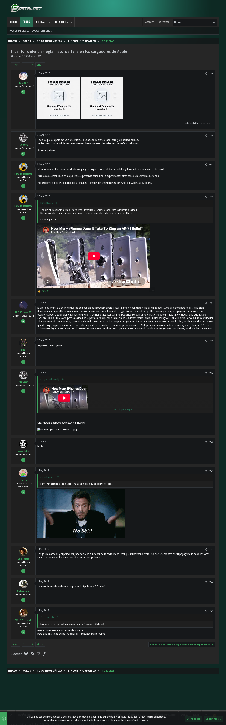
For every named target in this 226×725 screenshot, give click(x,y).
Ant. (17, 65)
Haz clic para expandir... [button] (126, 409)
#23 (211, 581)
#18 (211, 340)
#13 (211, 73)
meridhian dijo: (48, 477)
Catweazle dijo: (48, 617)
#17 (211, 303)
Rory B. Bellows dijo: (50, 379)
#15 (211, 164)
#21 (211, 470)
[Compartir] (205, 73)
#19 (211, 373)
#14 (211, 135)
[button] (49, 22)
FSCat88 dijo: (46, 203)
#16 (211, 196)
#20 (211, 442)
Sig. (39, 65)
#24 (211, 610)
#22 (211, 549)
